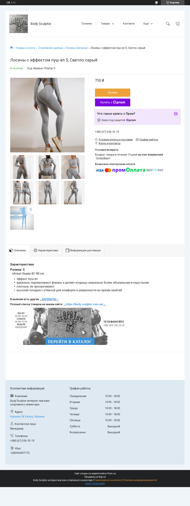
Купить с (106, 102)
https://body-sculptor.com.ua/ (84, 304)
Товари (105, 23)
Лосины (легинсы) (77, 47)
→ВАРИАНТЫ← (49, 299)
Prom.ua (111, 473)
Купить (113, 92)
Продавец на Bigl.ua (95, 477)
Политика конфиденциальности (140, 480)
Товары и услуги (25, 47)
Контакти (129, 23)
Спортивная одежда (50, 47)
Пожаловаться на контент (108, 480)
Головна (87, 23)
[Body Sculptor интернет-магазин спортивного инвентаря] (18, 23)
